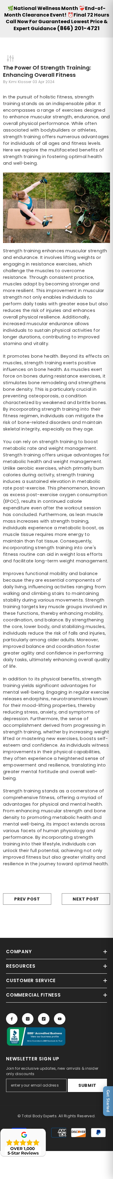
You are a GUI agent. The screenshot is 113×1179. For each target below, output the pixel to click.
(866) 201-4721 (78, 28)
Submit (87, 1085)
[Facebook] (11, 1019)
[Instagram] (27, 1019)
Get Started (108, 1101)
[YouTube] (59, 1019)
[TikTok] (43, 1019)
